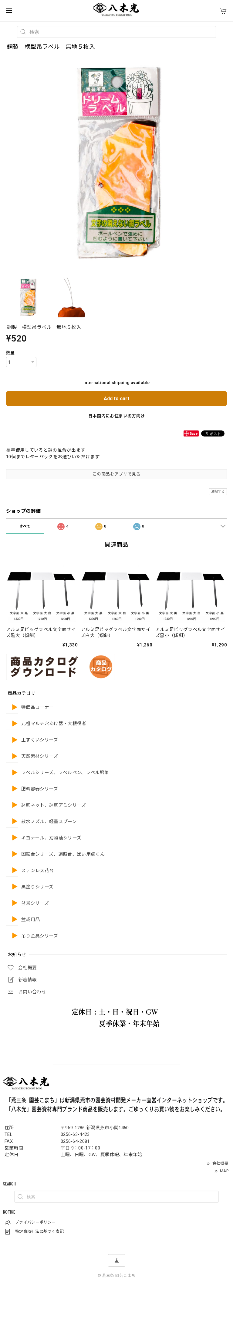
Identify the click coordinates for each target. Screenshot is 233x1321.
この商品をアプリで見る (116, 474)
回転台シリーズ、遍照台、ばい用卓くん (63, 854)
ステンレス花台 (37, 870)
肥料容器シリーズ (39, 789)
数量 (10, 352)
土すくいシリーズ (39, 740)
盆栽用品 (30, 919)
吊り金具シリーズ (39, 936)
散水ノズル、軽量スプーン (49, 821)
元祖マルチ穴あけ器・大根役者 (53, 723)
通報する (218, 491)
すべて (24, 526)
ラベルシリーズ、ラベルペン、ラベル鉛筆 (65, 772)
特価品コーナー (37, 707)
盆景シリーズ (35, 903)
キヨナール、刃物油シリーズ (51, 838)
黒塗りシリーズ (37, 887)
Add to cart (116, 398)
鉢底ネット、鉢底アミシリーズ (53, 805)
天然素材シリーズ (39, 756)
